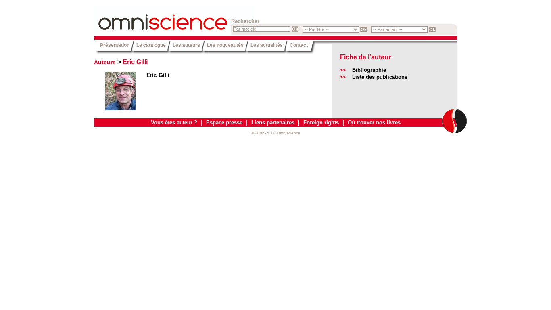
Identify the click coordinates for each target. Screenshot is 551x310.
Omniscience (142, 18)
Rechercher (245, 21)
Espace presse (224, 122)
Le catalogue (151, 45)
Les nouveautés (225, 45)
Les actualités (266, 45)
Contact (299, 45)
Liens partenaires (272, 122)
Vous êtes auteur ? (174, 122)
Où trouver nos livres (374, 122)
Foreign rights (321, 122)
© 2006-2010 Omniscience (276, 133)
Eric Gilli (135, 62)
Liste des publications (379, 77)
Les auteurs (186, 45)
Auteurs (105, 62)
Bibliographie (369, 70)
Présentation (114, 45)
